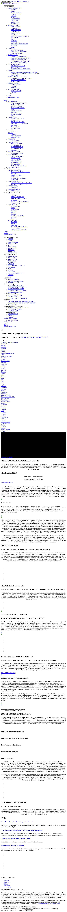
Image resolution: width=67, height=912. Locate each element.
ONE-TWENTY (16, 27)
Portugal (3, 408)
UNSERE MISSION (17, 50)
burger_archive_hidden (14, 89)
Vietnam (3, 431)
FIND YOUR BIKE (13, 167)
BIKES (6, 100)
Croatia (3, 359)
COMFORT (14, 179)
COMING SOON (16, 91)
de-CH (6, 323)
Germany (3, 370)
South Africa (4, 417)
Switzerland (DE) (5, 422)
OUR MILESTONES (17, 53)
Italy (2, 379)
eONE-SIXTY (15, 17)
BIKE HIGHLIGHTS (14, 25)
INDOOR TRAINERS (14, 151)
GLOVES (14, 225)
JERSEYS (14, 222)
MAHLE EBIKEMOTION (18, 62)
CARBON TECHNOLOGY (19, 56)
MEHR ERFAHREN (7, 482)
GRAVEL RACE (16, 136)
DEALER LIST (15, 75)
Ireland (3, 376)
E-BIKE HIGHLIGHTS (14, 8)
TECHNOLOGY (13, 55)
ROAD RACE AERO (17, 119)
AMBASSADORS (16, 67)
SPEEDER (14, 131)
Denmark (3, 362)
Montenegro (4, 392)
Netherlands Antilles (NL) (8, 397)
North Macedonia (5, 401)
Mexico (3, 390)
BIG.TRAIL (14, 37)
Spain (2, 418)
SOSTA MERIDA (16, 81)
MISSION (14, 45)
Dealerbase (7, 885)
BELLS (13, 212)
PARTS (10, 194)
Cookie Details (31, 906)
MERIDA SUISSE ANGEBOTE (17, 77)
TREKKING (11, 139)
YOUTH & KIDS (13, 142)
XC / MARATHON (16, 106)
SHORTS (14, 223)
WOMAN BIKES (16, 164)
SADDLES (14, 200)
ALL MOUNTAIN (16, 111)
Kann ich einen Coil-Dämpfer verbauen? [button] (13, 845)
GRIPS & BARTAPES (17, 197)
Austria (3, 350)
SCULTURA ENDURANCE (19, 44)
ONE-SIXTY (15, 28)
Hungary (3, 372)
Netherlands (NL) (5, 395)
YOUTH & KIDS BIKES (18, 165)
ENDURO (14, 112)
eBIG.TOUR (14, 22)
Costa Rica (4, 358)
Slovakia (3, 414)
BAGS (13, 208)
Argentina (3, 347)
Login (9, 95)
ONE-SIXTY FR (16, 30)
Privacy (6, 884)
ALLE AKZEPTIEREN (6, 906)
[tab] (33, 822)
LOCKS (13, 219)
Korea (2, 383)
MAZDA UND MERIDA (18, 80)
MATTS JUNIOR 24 (17, 145)
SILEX (13, 47)
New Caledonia (5, 398)
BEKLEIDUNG (12, 220)
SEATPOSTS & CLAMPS (18, 198)
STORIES (14, 86)
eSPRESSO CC (15, 23)
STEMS (13, 195)
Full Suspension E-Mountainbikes (20, 172)
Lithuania (3, 386)
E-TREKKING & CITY (14, 181)
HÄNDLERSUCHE (13, 97)
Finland (3, 367)
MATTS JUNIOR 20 (17, 147)
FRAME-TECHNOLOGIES (19, 59)
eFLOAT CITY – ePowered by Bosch (21, 183)
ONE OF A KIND (16, 84)
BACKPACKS (15, 206)
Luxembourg (4, 387)
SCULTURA (15, 42)
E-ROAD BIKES (13, 186)
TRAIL (13, 109)
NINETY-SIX (15, 33)
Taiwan (3, 425)
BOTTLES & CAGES (17, 215)
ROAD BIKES (12, 117)
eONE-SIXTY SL (16, 12)
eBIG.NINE (14, 20)
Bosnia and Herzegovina (7, 353)
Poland (3, 406)
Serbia (2, 411)
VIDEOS (13, 87)
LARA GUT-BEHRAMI (18, 66)
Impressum (7, 882)
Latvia (2, 384)
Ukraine (3, 428)
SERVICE (11, 70)
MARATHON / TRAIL (18, 108)
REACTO (14, 41)
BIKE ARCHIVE (13, 154)
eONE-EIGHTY (16, 14)
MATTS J (14, 150)
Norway (3, 403)
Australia (3, 348)
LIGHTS (13, 211)
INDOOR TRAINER (17, 153)
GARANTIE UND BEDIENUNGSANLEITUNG (25, 73)
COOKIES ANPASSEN (20, 906)
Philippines (4, 404)
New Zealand (4, 400)
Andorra (3, 345)
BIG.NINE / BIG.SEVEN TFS (20, 36)
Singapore (3, 412)
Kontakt (6, 880)
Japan (2, 381)
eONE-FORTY (15, 19)
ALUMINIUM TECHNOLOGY (20, 58)
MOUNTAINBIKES (13, 101)
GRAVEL (10, 133)
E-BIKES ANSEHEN (7, 457)
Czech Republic (5, 361)
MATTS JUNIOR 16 (17, 148)
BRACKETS (15, 209)
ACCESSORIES (12, 204)
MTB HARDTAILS (17, 104)
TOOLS (13, 217)
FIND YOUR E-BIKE (14, 190)
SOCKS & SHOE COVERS (19, 226)
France (2, 368)
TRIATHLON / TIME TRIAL (19, 123)
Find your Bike (12, 92)
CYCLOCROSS (16, 159)
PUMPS (13, 214)
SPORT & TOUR (16, 114)
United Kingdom (5, 429)
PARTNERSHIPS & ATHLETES (20, 69)
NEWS (6, 231)
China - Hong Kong (6, 356)
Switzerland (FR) (5, 423)
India (2, 375)
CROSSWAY (15, 140)
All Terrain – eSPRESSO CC (19, 184)
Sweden (3, 420)
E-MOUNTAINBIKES (14, 170)
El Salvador (4, 364)
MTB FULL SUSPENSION (19, 103)
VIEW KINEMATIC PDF (8, 673)
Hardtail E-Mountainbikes (18, 178)
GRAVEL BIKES (16, 161)
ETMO (13, 11)
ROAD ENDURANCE (18, 122)
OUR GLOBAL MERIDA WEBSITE (34, 337)
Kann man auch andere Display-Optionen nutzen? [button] (15, 838)
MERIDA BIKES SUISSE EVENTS (21, 78)
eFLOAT (13, 16)
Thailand (3, 426)
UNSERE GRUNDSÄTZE (19, 52)
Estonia (3, 365)
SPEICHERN (29, 910)
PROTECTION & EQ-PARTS (19, 201)
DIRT (12, 39)
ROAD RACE (15, 120)
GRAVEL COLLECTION (18, 229)
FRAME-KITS (15, 128)
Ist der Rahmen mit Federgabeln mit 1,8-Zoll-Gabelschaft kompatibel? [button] (21, 830)
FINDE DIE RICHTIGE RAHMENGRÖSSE (24, 72)
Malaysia (3, 389)
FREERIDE (14, 176)
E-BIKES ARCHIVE (14, 189)
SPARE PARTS (15, 203)
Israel (2, 378)
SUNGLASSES (15, 228)
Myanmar (3, 393)
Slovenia (3, 415)
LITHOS (13, 9)
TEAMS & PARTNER (14, 64)
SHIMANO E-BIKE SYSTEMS (20, 61)
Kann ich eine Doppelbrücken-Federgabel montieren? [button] (17, 822)
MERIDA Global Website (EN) (9, 342)
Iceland (3, 373)
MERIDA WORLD (13, 83)
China (2, 354)
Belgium (3, 351)
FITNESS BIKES (16, 162)
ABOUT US (11, 48)
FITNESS (10, 129)
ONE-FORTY (15, 31)
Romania (3, 409)
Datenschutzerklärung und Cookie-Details (48, 903)
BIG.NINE (14, 34)
